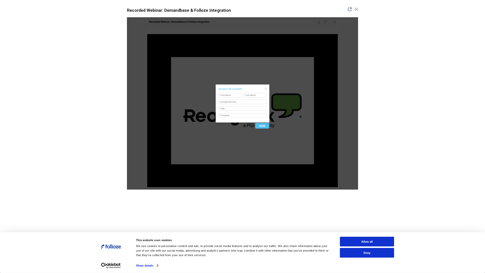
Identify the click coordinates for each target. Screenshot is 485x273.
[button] (348, 9)
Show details (144, 265)
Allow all (367, 241)
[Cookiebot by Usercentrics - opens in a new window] (111, 265)
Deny (367, 252)
